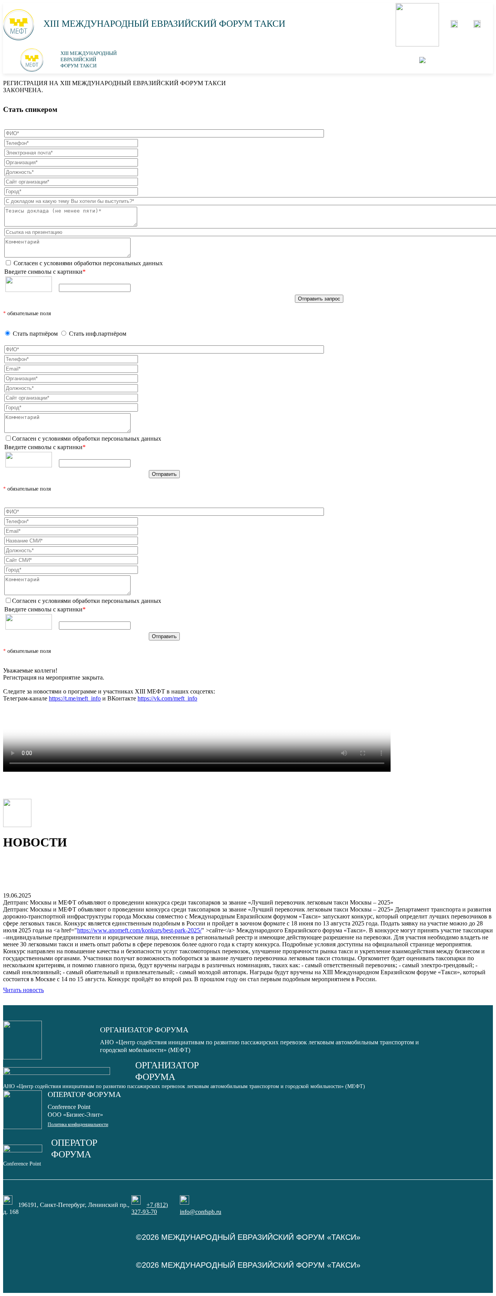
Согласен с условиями (87, 263)
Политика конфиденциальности (78, 1124)
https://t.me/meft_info (75, 698)
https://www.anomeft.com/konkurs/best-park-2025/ (139, 930)
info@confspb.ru (200, 1211)
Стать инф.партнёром (97, 333)
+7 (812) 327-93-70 (149, 1208)
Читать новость (23, 990)
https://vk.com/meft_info (167, 698)
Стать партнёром (35, 333)
